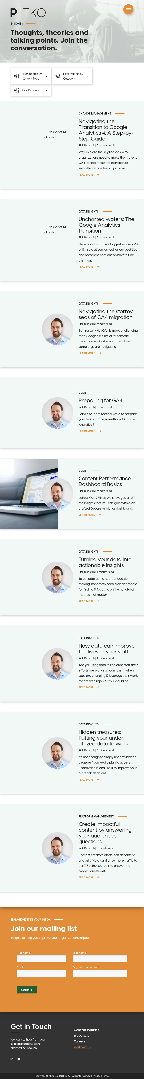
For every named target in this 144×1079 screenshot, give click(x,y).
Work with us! (82, 1047)
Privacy (96, 1076)
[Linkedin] (13, 1058)
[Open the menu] (128, 9)
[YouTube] (19, 1058)
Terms (106, 1076)
